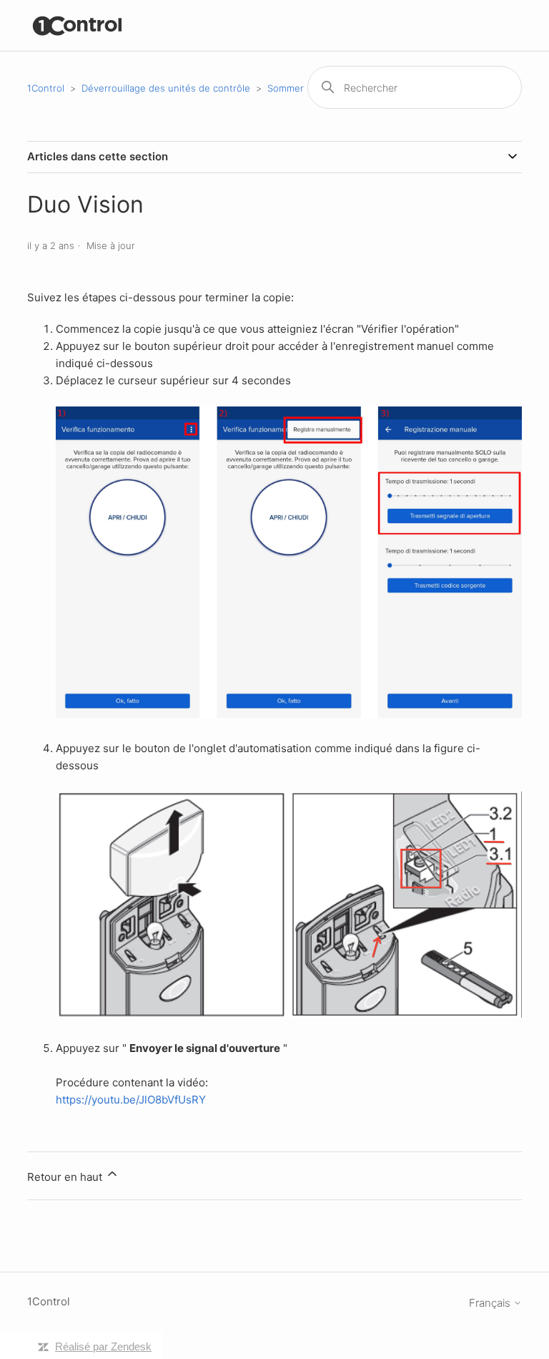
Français (491, 1303)
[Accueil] (77, 25)
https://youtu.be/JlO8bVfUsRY (131, 1099)
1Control (45, 88)
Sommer (285, 88)
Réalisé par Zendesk (103, 1346)
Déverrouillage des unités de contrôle (165, 88)
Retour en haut (66, 1177)
